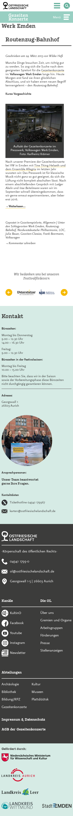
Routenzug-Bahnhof (32, 39)
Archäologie (10, 684)
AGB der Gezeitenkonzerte (24, 729)
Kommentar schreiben (22, 243)
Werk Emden (36, 226)
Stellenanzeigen (51, 650)
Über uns (47, 613)
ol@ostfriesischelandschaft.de (32, 571)
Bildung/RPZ (11, 699)
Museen (37, 692)
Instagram (17, 643)
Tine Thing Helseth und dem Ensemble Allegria (35, 167)
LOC (62, 230)
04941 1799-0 (19, 561)
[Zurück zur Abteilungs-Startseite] (24, 17)
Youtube (16, 633)
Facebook (17, 623)
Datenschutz (35, 719)
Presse (45, 643)
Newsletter (18, 653)
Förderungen (49, 635)
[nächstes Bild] (64, 292)
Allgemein (49, 222)
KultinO (15, 613)
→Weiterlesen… (15, 206)
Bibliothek (9, 692)
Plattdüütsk (40, 699)
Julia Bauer (12, 233)
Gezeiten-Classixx (30, 233)
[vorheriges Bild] (8, 292)
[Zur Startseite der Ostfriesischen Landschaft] (15, 5)
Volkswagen (12, 237)
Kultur (36, 684)
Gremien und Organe (55, 620)
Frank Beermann (53, 233)
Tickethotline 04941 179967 (27, 502)
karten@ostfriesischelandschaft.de (32, 511)
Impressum (11, 719)
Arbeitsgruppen (51, 628)
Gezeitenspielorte (30, 222)
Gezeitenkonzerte (52, 70)
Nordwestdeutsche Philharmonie (37, 230)
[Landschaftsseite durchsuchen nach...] (67, 6)
